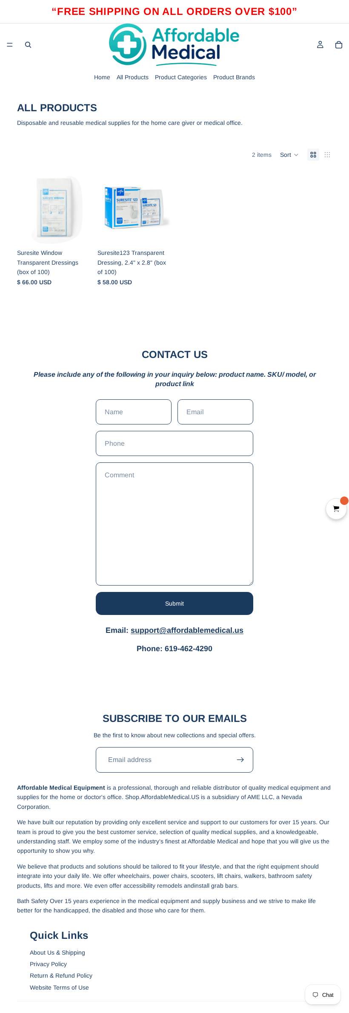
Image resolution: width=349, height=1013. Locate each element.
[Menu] (10, 45)
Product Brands (234, 77)
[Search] (28, 44)
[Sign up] (240, 760)
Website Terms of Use (59, 987)
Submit (174, 603)
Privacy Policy (48, 964)
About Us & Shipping (57, 952)
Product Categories (181, 77)
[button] (289, 154)
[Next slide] (81, 208)
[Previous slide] (26, 208)
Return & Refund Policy (61, 975)
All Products (133, 77)
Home (102, 77)
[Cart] (338, 44)
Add (84, 231)
